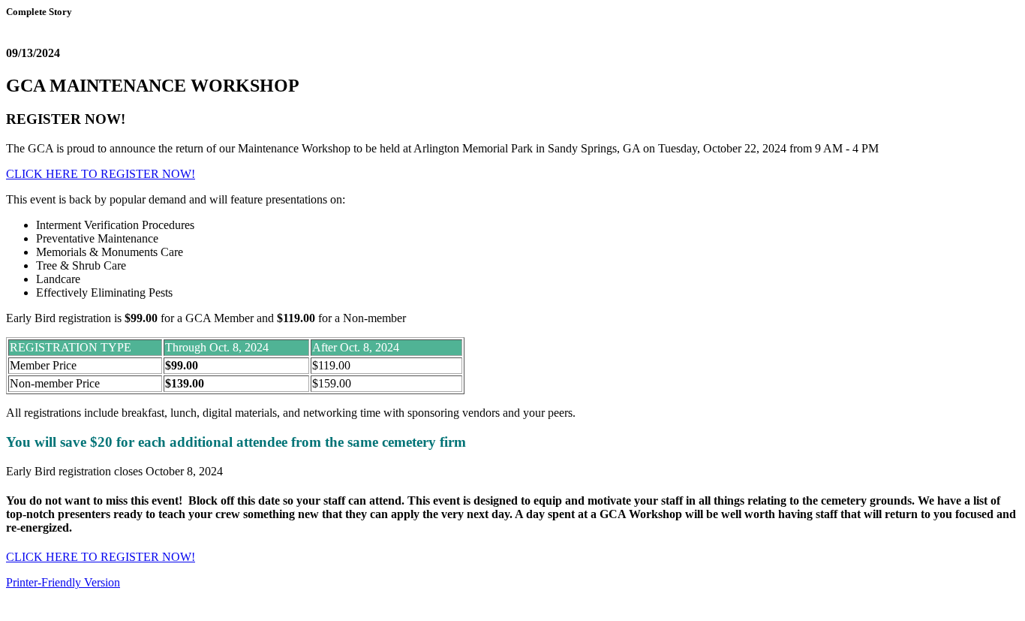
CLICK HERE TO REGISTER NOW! (100, 173)
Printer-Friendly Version (63, 582)
